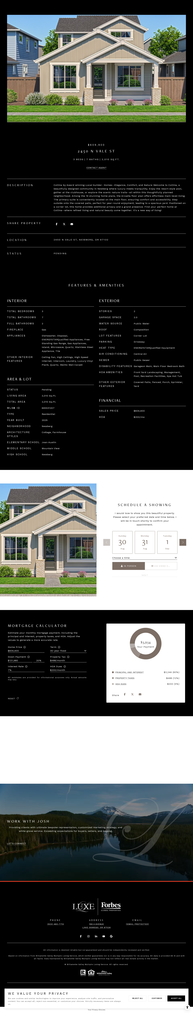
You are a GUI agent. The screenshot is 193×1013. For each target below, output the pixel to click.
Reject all (137, 998)
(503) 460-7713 (55, 924)
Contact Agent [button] (96, 167)
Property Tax (58, 656)
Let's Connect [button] (16, 843)
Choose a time (121, 557)
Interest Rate (16, 666)
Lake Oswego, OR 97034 (96, 927)
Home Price (15, 647)
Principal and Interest (129, 672)
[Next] (182, 542)
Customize (157, 998)
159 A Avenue (96, 924)
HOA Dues (56, 666)
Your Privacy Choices (96, 1010)
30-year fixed (58, 650)
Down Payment (17, 656)
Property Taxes (125, 678)
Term (53, 647)
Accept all (176, 998)
